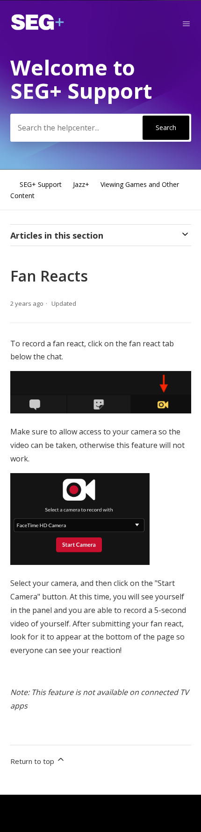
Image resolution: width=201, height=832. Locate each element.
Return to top (33, 761)
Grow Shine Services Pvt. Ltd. (84, 804)
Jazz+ (81, 184)
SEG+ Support (41, 184)
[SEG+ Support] (37, 27)
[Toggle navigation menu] (186, 24)
